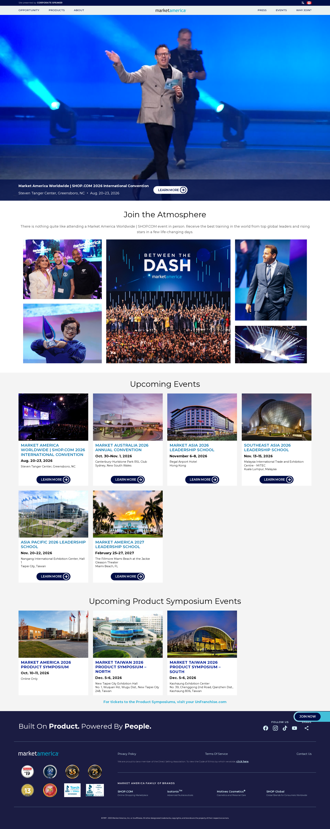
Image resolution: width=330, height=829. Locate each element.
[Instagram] (275, 728)
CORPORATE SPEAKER (49, 2)
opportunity (29, 10)
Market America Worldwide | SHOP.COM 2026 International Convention (53, 450)
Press (262, 10)
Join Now (307, 716)
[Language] (302, 3)
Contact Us (304, 754)
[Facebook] (265, 728)
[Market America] (171, 10)
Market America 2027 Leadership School (119, 544)
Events (281, 10)
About (79, 10)
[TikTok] (284, 728)
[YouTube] (294, 728)
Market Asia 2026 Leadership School (192, 447)
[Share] (306, 728)
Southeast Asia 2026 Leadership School (267, 447)
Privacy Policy (127, 754)
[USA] (309, 3)
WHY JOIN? (303, 10)
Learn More (168, 190)
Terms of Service (216, 754)
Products (57, 10)
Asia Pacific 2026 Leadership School (53, 544)
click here (242, 761)
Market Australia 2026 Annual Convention (121, 447)
